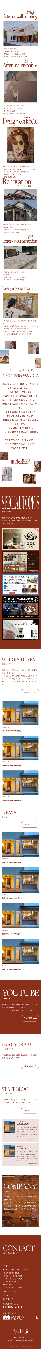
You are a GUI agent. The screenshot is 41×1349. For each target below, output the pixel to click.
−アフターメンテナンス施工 (12, 1276)
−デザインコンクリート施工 (12, 1279)
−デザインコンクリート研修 (12, 1287)
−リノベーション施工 (10, 1281)
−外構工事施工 (8, 1284)
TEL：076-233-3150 (20, 1337)
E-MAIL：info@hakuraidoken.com (20, 1340)
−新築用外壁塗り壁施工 (11, 1273)
